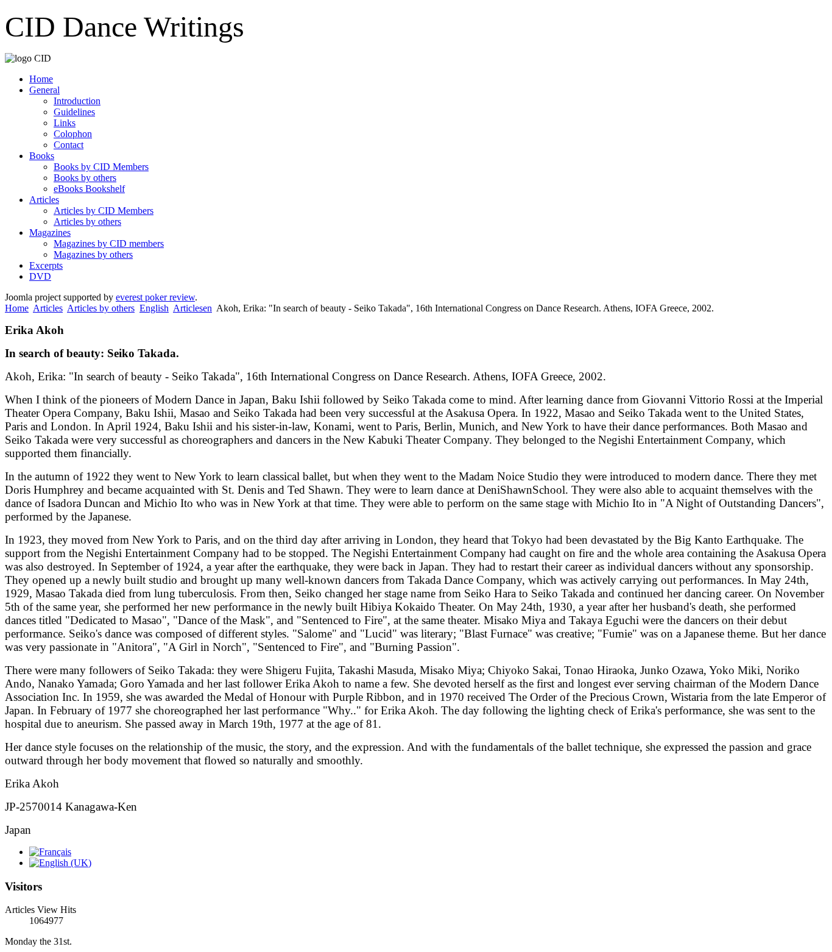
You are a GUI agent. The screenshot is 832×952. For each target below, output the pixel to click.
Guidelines (74, 112)
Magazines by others (93, 254)
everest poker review (155, 297)
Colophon (73, 134)
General (44, 90)
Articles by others (87, 221)
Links (65, 123)
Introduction (77, 101)
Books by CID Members (101, 167)
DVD (40, 276)
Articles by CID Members (103, 210)
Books (41, 156)
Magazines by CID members (109, 243)
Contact (68, 145)
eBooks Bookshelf (89, 188)
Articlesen (192, 308)
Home (41, 79)
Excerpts (46, 265)
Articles (44, 199)
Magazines (50, 232)
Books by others (85, 177)
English (154, 308)
